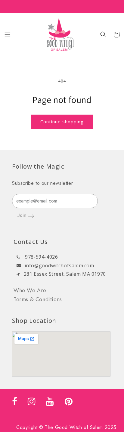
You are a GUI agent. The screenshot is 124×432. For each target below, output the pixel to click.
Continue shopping (62, 121)
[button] (7, 34)
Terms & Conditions (38, 299)
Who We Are (30, 290)
